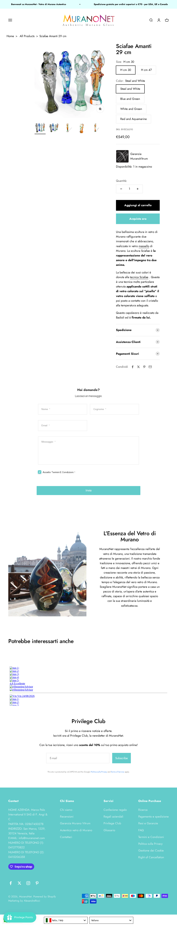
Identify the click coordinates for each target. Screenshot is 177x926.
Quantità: (121, 181)
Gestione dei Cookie (151, 850)
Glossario (109, 830)
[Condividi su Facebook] (133, 367)
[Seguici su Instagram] (28, 883)
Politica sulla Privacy (99, 771)
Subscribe (121, 758)
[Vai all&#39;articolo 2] (53, 128)
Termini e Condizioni (151, 837)
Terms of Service (117, 771)
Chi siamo (66, 810)
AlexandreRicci (32, 901)
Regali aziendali (113, 816)
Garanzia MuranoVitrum (139, 156)
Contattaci (66, 837)
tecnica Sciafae (139, 277)
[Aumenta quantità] (138, 189)
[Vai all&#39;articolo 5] (95, 128)
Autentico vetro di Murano (76, 830)
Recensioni (66, 816)
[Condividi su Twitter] (138, 367)
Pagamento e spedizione (153, 816)
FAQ (141, 830)
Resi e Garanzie (148, 823)
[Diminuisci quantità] (121, 189)
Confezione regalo (115, 810)
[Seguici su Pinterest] (37, 883)
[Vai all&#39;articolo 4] (81, 128)
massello (144, 246)
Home (10, 36)
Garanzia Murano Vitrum (75, 823)
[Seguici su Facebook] (10, 883)
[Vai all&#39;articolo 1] (40, 128)
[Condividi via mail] (150, 367)
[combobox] (66, 920)
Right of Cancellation (151, 857)
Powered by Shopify (44, 896)
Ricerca (142, 810)
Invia (88, 490)
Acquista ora (137, 219)
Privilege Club (112, 823)
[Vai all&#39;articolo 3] (67, 128)
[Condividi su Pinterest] (144, 367)
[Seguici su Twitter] (19, 883)
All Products (27, 36)
